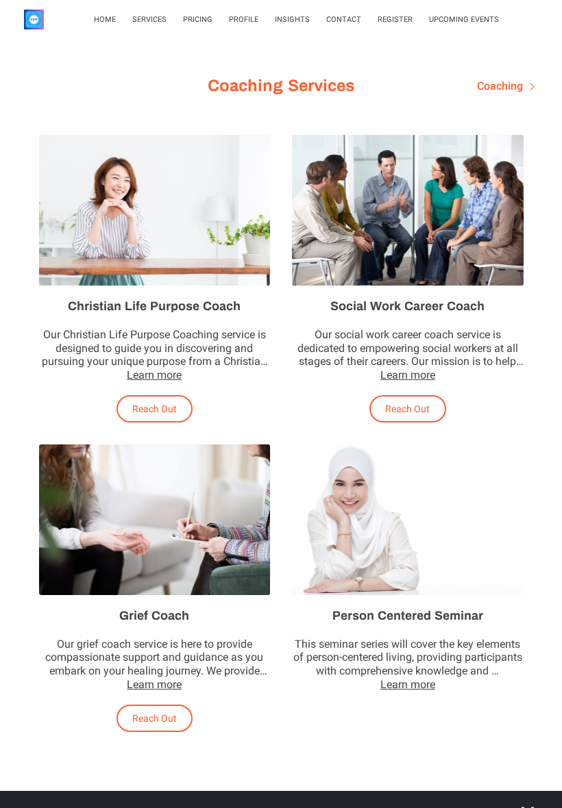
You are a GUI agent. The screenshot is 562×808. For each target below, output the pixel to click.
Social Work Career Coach (407, 306)
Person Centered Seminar (407, 615)
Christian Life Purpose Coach (154, 306)
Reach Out (154, 408)
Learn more (154, 374)
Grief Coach (154, 615)
